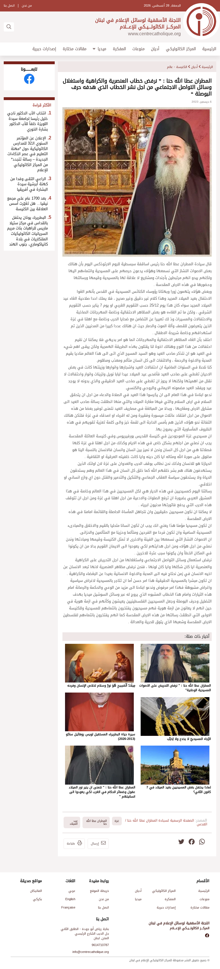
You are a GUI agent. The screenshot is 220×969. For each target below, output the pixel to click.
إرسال (95, 844)
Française (68, 907)
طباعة (71, 844)
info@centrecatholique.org (90, 952)
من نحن (27, 5)
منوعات (138, 49)
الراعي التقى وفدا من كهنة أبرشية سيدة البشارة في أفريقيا (29, 184)
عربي (71, 891)
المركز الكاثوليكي (181, 49)
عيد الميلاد (74, 822)
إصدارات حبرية (44, 49)
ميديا (102, 49)
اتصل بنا (9, 5)
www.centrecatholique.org (154, 33)
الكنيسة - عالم (177, 67)
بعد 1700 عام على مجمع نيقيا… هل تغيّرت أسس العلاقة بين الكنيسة (27, 203)
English (70, 899)
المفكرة (119, 49)
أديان (155, 49)
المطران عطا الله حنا (96, 822)
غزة (117, 821)
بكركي (37, 899)
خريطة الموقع (99, 891)
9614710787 (100, 945)
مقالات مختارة (75, 49)
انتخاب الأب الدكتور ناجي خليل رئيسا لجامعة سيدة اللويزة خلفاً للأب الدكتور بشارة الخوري (27, 121)
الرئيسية (209, 49)
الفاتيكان (36, 891)
